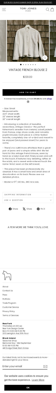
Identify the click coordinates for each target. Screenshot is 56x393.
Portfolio (6, 299)
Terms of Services (11, 315)
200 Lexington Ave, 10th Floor (16, 333)
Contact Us (8, 291)
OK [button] (28, 387)
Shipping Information (17, 195)
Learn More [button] (38, 380)
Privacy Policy (9, 311)
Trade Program (9, 303)
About (5, 286)
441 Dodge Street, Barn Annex (16, 348)
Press (5, 295)
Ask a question (13, 200)
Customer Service (11, 307)
